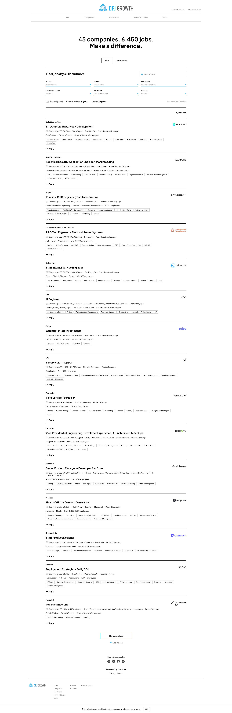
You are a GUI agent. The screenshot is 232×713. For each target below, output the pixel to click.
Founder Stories (141, 17)
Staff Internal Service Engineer (64, 267)
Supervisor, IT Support (59, 362)
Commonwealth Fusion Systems (60, 228)
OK (146, 709)
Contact (73, 689)
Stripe (48, 326)
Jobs (107, 60)
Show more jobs (116, 636)
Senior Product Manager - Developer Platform (74, 468)
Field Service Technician (60, 397)
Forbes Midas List (178, 10)
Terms (119, 673)
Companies (89, 17)
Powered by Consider (176, 101)
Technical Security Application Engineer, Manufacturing (80, 161)
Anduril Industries (53, 157)
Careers (73, 685)
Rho (47, 294)
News (165, 17)
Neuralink (50, 600)
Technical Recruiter (57, 604)
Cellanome (50, 263)
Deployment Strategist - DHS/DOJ (67, 569)
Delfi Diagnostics (53, 122)
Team (67, 17)
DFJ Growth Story (194, 10)
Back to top (118, 643)
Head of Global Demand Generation (68, 502)
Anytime (102, 101)
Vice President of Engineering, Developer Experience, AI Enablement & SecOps (94, 433)
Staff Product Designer (60, 537)
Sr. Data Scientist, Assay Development (69, 126)
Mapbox (49, 498)
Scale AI (49, 565)
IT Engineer (53, 299)
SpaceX (49, 192)
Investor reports (87, 685)
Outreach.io (51, 533)
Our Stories (114, 17)
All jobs (84, 101)
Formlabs (50, 393)
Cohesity (50, 428)
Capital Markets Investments (63, 330)
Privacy (113, 673)
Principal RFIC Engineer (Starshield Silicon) (72, 197)
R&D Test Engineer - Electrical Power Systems (74, 232)
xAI (47, 358)
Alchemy (50, 463)
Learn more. (135, 709)
